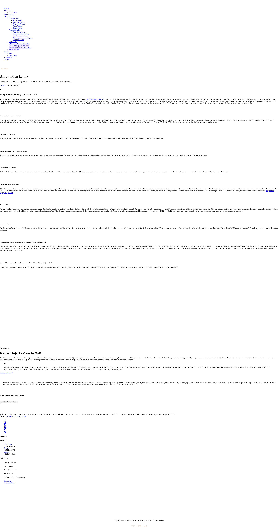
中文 (133, 526)
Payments (7, 481)
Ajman (23, 416)
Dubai (18, 416)
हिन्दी (139, 526)
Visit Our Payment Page (8, 402)
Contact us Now (5, 373)
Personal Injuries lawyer (95, 99)
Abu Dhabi (10, 416)
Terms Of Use (9, 483)
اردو (145, 526)
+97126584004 (6, 71)
